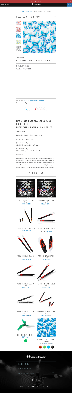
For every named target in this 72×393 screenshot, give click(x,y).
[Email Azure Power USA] (39, 380)
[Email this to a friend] (45, 109)
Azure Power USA (29, 386)
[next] (54, 37)
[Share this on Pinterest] (36, 109)
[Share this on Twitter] (26, 109)
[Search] (64, 4)
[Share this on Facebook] (31, 109)
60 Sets (27, 85)
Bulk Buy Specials (28, 100)
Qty (17, 91)
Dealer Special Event (38, 100)
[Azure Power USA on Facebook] (32, 380)
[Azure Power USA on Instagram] (35, 380)
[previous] (25, 37)
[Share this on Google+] (40, 109)
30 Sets (19, 85)
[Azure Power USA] (36, 5)
